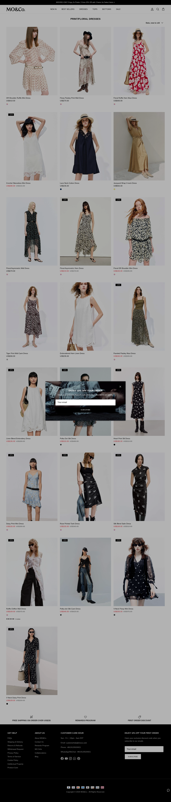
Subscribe (86, 410)
